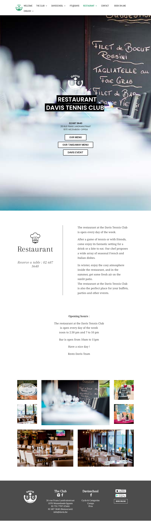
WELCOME (28, 6)
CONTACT (105, 6)
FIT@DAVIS (74, 6)
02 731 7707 (57, 506)
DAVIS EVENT (75, 152)
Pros (90, 506)
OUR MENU (75, 137)
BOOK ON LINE (120, 5)
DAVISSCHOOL (57, 6)
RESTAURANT (88, 6)
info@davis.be (60, 512)
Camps (90, 503)
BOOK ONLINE (121, 501)
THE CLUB (40, 6)
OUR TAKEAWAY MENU (76, 144)
